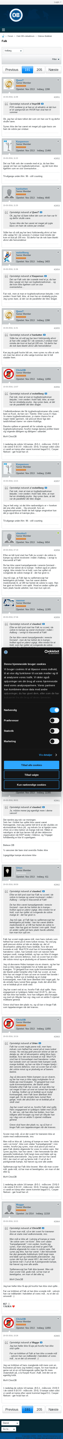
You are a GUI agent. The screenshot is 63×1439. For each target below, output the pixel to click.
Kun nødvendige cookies (31, 784)
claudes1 (21, 533)
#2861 (57, 800)
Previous (11, 70)
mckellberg (22, 252)
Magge (20, 1204)
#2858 (57, 550)
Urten (19, 867)
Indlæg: (40, 89)
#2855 (57, 328)
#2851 (57, 97)
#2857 (57, 481)
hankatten (22, 188)
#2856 (57, 387)
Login (56, 2)
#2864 (57, 1221)
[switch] (54, 720)
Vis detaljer (45, 754)
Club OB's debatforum (25, 36)
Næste (53, 70)
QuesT (20, 80)
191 (27, 70)
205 (39, 70)
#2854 (57, 269)
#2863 (57, 1037)
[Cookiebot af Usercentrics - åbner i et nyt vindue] (45, 652)
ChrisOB (21, 370)
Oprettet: (20, 89)
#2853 (57, 206)
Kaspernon (22, 141)
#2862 (57, 885)
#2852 (57, 158)
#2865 (57, 1336)
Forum (10, 36)
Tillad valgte (32, 774)
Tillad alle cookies (31, 764)
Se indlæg (42, 104)
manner (20, 600)
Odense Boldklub (45, 36)
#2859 (57, 617)
